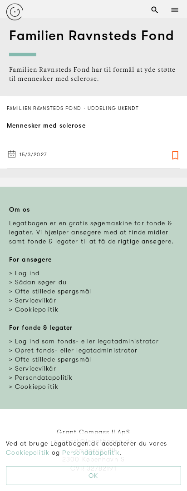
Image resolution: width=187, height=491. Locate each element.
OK (93, 475)
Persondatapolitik (91, 452)
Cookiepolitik (27, 452)
